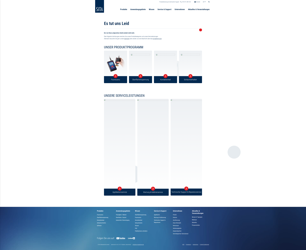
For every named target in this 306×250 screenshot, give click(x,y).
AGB (183, 244)
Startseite (126, 38)
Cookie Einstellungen (204, 244)
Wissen (151, 9)
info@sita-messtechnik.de (138, 244)
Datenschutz (195, 244)
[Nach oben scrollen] (302, 246)
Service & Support (164, 9)
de (204, 2)
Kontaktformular (157, 38)
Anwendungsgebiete (138, 9)
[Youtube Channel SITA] (120, 238)
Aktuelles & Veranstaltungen (199, 9)
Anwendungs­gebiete (123, 211)
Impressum (188, 244)
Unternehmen (180, 9)
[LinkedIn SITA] (131, 238)
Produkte (123, 9)
